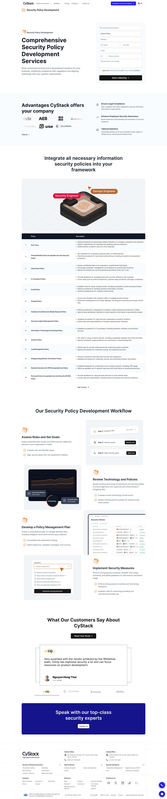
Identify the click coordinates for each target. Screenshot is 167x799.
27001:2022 (39, 794)
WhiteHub (45, 768)
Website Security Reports (69, 787)
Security (113, 795)
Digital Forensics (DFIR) (132, 768)
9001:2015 (41, 796)
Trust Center (94, 795)
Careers (37, 784)
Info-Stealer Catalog (94, 785)
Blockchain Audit (47, 773)
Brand (24, 784)
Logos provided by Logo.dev (134, 795)
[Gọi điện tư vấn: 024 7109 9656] (162, 785)
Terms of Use (104, 795)
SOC (107, 770)
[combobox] (121, 28)
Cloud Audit (45, 770)
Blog (65, 781)
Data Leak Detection (90, 768)
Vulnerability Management (114, 768)
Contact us (38, 781)
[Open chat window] (162, 794)
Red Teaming (26, 770)
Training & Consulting (132, 770)
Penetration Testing (28, 768)
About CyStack (27, 781)
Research (67, 784)
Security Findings (96, 781)
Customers (81, 784)
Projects (80, 781)
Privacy (120, 795)
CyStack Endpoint (70, 768)
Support (93, 788)
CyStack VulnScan (28, 773)
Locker (66, 770)
